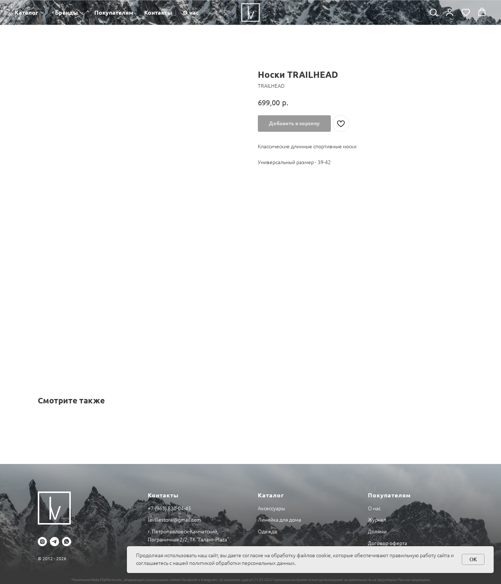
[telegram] (54, 541)
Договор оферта (387, 543)
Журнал (377, 520)
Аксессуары (271, 508)
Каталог (26, 12)
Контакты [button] (158, 12)
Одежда (267, 531)
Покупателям (113, 12)
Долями (377, 531)
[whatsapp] (66, 541)
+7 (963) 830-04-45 (169, 508)
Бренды (66, 12)
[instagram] (42, 541)
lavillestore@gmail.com (174, 520)
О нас (191, 12)
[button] (433, 12)
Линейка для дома (279, 520)
